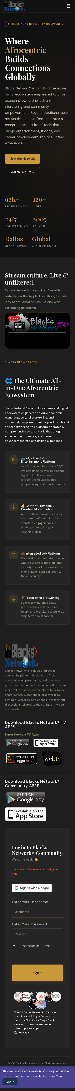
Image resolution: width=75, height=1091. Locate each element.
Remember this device (35, 946)
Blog (42, 1020)
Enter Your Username (30, 902)
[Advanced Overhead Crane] (56, 996)
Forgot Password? (24, 952)
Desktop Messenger (27, 1028)
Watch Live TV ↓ (23, 172)
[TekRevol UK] (41, 996)
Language (23, 1032)
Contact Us (47, 1016)
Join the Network (22, 159)
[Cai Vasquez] (48, 996)
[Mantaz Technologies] (33, 1004)
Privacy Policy (29, 1016)
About (19, 1020)
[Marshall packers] (18, 996)
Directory (31, 1020)
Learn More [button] (55, 1076)
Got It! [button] (10, 1082)
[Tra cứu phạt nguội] (26, 996)
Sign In (37, 973)
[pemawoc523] (41, 1004)
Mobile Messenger (41, 1024)
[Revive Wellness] (33, 996)
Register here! (27, 874)
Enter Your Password (29, 924)
